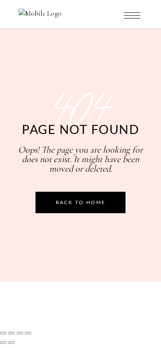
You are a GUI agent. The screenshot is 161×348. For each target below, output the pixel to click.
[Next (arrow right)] (11, 342)
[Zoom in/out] (3, 333)
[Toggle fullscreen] (11, 333)
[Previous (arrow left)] (3, 342)
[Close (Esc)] (28, 333)
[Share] (20, 333)
